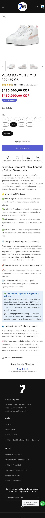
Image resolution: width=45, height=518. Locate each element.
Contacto (8, 424)
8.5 (21, 124)
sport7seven (24, 517)
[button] (2, 6)
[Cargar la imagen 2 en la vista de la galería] (22, 66)
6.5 (30, 119)
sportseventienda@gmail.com (16, 411)
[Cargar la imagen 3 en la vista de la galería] (34, 66)
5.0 (5, 119)
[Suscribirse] (37, 497)
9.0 (30, 124)
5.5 (13, 119)
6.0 (21, 119)
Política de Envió (11, 435)
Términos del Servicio (13, 475)
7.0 (38, 119)
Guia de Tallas (7, 108)
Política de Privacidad (13, 465)
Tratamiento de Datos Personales (17, 460)
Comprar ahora (22, 148)
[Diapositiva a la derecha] (42, 66)
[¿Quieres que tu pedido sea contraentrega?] (42, 503)
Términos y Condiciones (13, 454)
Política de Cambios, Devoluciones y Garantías (22, 440)
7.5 (5, 124)
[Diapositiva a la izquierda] (2, 66)
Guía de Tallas (10, 429)
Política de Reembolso (13, 481)
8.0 (13, 124)
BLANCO (7, 133)
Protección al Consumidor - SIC (16, 470)
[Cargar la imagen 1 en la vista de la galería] (11, 66)
